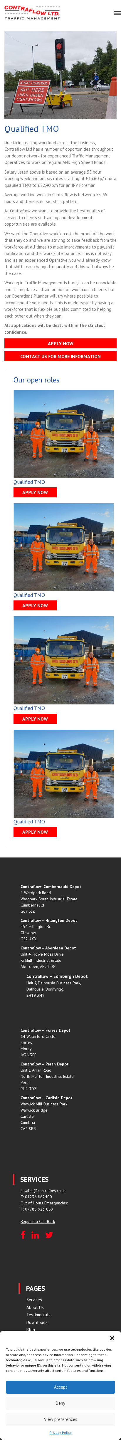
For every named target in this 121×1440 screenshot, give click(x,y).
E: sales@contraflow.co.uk (43, 1190)
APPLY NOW (60, 343)
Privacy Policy (61, 1432)
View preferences (60, 1419)
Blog (30, 1329)
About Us (35, 1307)
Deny (60, 1403)
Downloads (37, 1322)
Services (34, 1300)
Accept (60, 1387)
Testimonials (38, 1315)
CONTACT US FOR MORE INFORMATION (60, 356)
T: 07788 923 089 (37, 1209)
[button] (112, 1338)
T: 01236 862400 (36, 1196)
